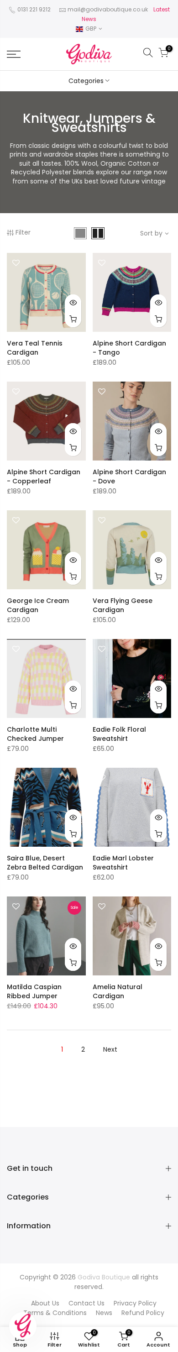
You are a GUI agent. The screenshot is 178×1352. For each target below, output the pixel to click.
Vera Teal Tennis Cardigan (35, 348)
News (104, 1312)
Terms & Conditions (55, 1312)
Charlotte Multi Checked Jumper (35, 734)
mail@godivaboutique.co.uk (108, 9)
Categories (86, 80)
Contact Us (86, 1303)
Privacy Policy (135, 1303)
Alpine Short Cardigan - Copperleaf (43, 476)
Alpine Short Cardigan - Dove (129, 476)
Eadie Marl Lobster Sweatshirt (123, 863)
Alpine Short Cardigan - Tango (129, 348)
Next (110, 1049)
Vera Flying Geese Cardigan (122, 605)
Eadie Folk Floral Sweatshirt (119, 734)
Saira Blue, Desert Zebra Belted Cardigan (45, 863)
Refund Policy (142, 1312)
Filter (23, 232)
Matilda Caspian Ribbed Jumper (34, 991)
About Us (45, 1303)
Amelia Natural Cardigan (117, 991)
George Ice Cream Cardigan (38, 605)
